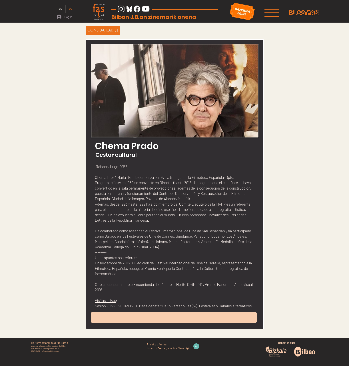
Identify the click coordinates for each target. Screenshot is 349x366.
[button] (271, 13)
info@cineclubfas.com (50, 351)
